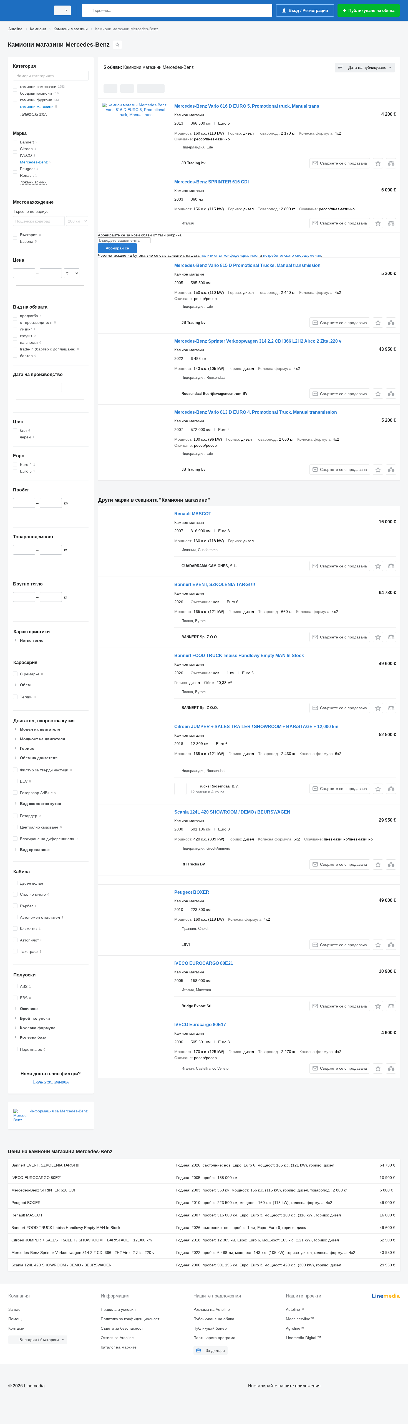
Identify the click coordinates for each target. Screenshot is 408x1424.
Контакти (16, 1328)
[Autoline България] (27, 10)
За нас (14, 1309)
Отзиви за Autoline (117, 1337)
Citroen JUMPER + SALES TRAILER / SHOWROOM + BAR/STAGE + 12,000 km (256, 726)
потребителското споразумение (292, 255)
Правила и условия (118, 1309)
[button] (378, 163)
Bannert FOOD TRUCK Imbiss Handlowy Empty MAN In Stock (239, 655)
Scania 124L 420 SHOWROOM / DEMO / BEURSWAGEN (232, 812)
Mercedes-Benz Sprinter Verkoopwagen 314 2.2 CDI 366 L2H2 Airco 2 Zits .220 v (257, 341)
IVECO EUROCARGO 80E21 (203, 963)
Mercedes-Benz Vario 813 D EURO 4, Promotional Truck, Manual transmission (255, 412)
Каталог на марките (119, 1347)
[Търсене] (87, 10)
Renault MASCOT (192, 513)
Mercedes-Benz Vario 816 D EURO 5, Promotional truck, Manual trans (246, 106)
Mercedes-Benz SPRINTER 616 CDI (211, 182)
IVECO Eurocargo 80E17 (200, 1024)
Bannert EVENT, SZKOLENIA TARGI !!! (214, 584)
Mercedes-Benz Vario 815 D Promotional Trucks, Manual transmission (247, 265)
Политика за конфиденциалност (130, 1319)
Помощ (15, 1319)
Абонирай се (117, 248)
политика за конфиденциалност (230, 255)
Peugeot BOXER (191, 892)
